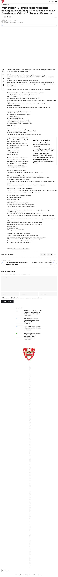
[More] (12, 17)
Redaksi (9, 20)
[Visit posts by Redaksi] (3, 22)
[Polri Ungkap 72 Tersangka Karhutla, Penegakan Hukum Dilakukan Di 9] (19, 320)
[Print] (10, 17)
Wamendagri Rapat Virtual (24, 248)
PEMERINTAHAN (6, 4)
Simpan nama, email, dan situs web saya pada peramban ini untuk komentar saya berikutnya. (22, 297)
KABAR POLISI (27, 323)
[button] (46, 1)
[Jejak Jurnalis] (2, 1)
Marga (41, 574)
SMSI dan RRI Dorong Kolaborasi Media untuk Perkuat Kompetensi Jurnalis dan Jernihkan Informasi (32, 336)
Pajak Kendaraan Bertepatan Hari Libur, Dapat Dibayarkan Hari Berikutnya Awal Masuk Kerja (33, 312)
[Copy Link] (7, 17)
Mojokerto (15, 248)
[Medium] (5, 570)
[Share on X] (2, 17)
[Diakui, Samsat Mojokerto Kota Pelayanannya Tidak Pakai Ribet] (19, 328)
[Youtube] (2, 570)
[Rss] (8, 570)
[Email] (5, 17)
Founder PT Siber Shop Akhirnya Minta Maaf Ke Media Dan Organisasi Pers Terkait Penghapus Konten (43, 160)
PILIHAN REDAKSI (27, 315)
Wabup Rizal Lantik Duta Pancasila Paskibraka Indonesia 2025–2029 (42, 144)
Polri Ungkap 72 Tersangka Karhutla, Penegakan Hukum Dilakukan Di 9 (31, 320)
